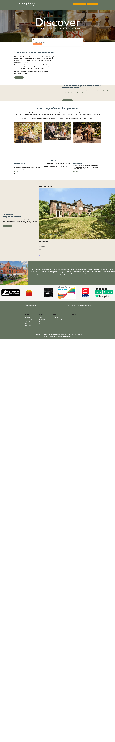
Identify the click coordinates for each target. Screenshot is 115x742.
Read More (17, 171)
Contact (70, 5)
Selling (54, 5)
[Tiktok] (73, 321)
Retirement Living (19, 163)
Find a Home (44, 5)
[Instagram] (80, 318)
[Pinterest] (87, 318)
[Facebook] (73, 318)
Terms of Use (49, 331)
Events (65, 5)
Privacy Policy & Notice (57, 331)
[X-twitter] (76, 318)
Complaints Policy (65, 331)
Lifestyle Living (77, 163)
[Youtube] (84, 318)
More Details (42, 255)
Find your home (38, 44)
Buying (50, 5)
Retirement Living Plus (50, 161)
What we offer (60, 5)
